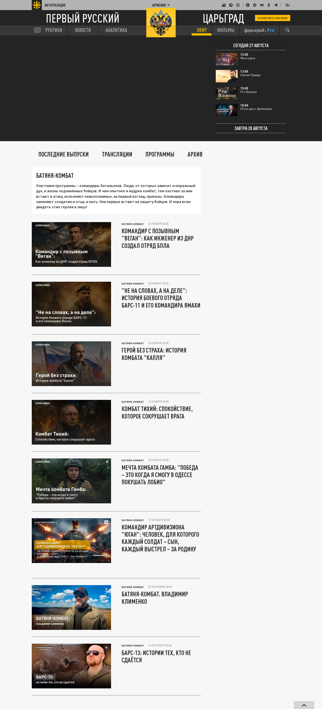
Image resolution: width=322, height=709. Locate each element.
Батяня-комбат (133, 223)
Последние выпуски (63, 154)
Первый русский (82, 18)
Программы (159, 154)
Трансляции (117, 154)
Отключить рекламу (273, 18)
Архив (195, 154)
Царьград (223, 18)
